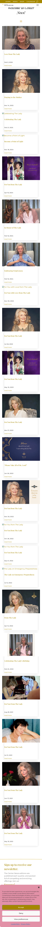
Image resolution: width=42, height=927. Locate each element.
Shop (22, 1)
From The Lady (10, 618)
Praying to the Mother (13, 97)
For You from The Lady (13, 184)
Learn (8, 1)
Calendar (31, 1)
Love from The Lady (12, 54)
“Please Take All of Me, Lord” (15, 465)
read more (8, 65)
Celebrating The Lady (12, 119)
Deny (21, 913)
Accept (21, 907)
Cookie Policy (15, 924)
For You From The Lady (13, 704)
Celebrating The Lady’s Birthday (17, 661)
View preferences (21, 919)
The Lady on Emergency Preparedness (19, 574)
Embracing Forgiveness (13, 271)
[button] (39, 887)
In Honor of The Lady (12, 228)
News (15, 1)
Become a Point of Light (13, 141)
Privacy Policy (25, 924)
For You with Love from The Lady (17, 293)
